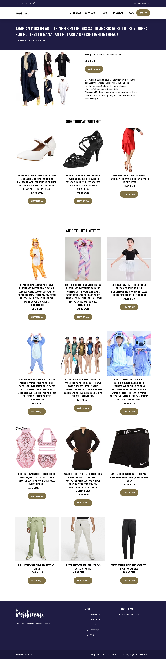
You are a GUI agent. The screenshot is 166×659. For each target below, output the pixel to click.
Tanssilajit (119, 13)
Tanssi (105, 13)
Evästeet (114, 654)
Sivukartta (144, 654)
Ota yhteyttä (103, 654)
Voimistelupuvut (39, 40)
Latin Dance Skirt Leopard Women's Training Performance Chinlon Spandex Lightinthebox (129, 179)
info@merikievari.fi (141, 3)
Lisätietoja (94, 69)
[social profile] (34, 3)
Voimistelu (23, 40)
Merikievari (75, 13)
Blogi (131, 13)
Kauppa (143, 13)
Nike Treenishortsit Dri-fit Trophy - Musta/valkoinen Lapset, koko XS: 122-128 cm (129, 477)
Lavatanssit (91, 13)
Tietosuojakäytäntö (129, 654)
